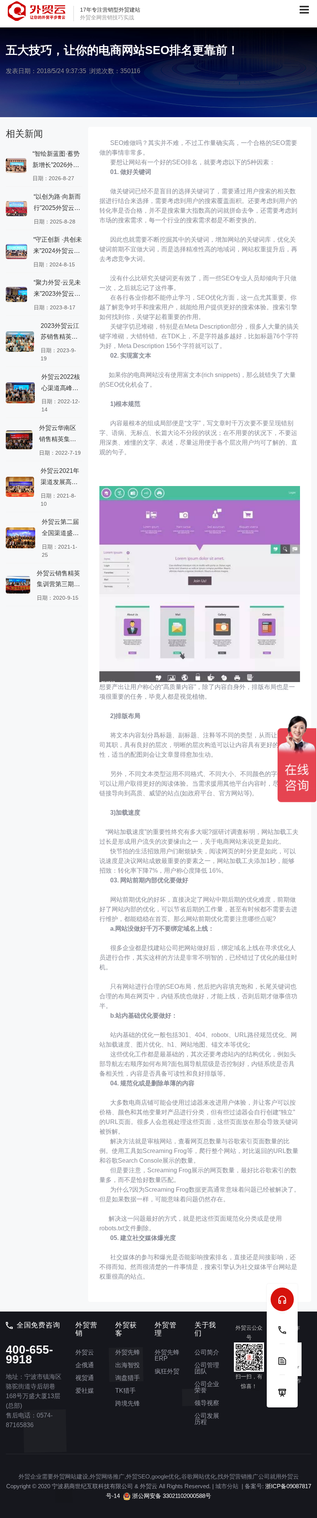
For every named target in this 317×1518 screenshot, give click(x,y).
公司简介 (206, 1352)
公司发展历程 (206, 1418)
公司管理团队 (206, 1368)
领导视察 (206, 1403)
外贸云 (84, 1352)
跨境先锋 (127, 1403)
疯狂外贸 (167, 1371)
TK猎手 (125, 1390)
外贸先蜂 (127, 1352)
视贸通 (84, 1378)
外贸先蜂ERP (167, 1355)
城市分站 (227, 1486)
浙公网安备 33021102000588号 (171, 1495)
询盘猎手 (127, 1378)
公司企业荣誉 (206, 1387)
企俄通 (84, 1365)
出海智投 (127, 1365)
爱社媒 (84, 1390)
